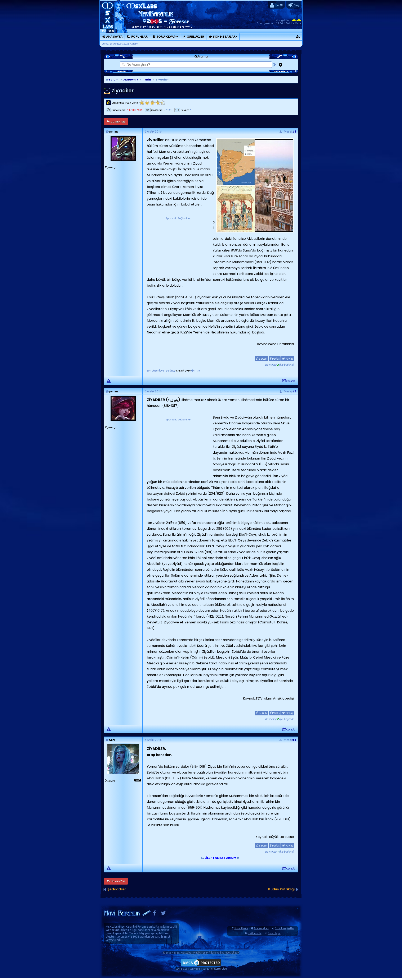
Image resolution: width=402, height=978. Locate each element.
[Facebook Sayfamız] (154, 914)
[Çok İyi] (162, 102)
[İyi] (157, 102)
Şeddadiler (116, 889)
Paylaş (276, 358)
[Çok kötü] (141, 102)
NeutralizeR (232, 952)
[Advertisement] (178, 246)
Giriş (296, 5)
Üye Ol (278, 5)
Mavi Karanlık (127, 926)
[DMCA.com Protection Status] (201, 966)
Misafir (296, 20)
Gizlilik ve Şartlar (284, 928)
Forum (113, 80)
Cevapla (290, 381)
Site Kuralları (261, 928)
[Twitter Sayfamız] (163, 914)
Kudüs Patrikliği (281, 889)
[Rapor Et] (108, 380)
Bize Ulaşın (274, 933)
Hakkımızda (255, 933)
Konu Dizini (241, 928)
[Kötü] (147, 102)
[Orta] (152, 102)
